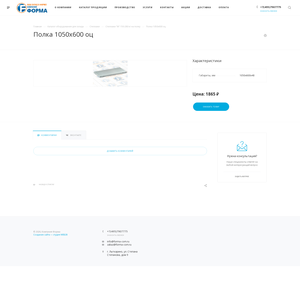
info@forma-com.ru (118, 241)
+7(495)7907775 (270, 7)
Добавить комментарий (120, 151)
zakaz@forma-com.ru (119, 244)
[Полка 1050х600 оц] (110, 73)
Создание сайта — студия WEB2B (50, 234)
